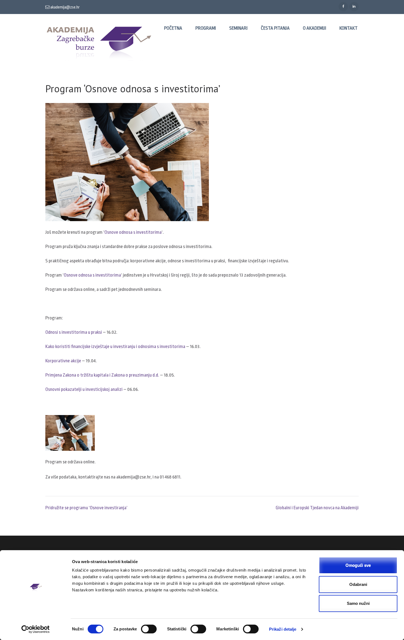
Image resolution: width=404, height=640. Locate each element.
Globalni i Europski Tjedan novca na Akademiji (317, 507)
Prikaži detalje (283, 629)
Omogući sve (358, 565)
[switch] (149, 629)
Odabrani (358, 584)
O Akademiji (314, 28)
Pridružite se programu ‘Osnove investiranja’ (86, 507)
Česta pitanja (275, 28)
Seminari (238, 28)
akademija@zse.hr (64, 7)
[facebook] (343, 6)
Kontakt (348, 28)
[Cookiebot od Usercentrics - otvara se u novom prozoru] (36, 629)
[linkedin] (354, 6)
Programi (205, 28)
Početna (173, 28)
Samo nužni (358, 603)
